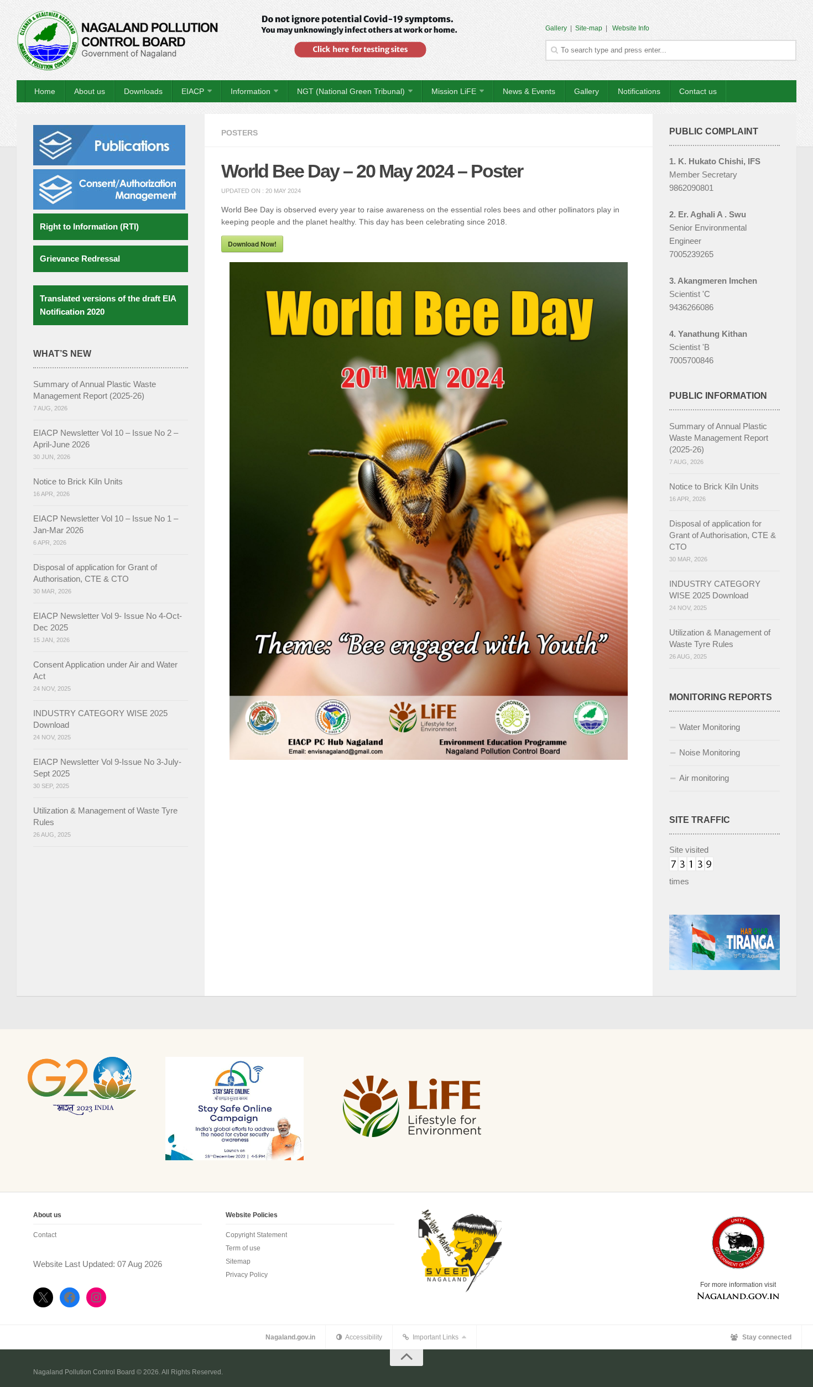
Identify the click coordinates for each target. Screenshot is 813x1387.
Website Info (630, 28)
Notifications (639, 91)
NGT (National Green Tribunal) (351, 91)
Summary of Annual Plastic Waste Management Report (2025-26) (718, 437)
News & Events (529, 91)
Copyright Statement (256, 1235)
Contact (44, 1235)
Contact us (698, 91)
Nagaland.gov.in (290, 1337)
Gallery (556, 28)
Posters (239, 132)
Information (250, 91)
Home (44, 91)
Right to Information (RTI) (89, 226)
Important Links (433, 1337)
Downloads (143, 91)
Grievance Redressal (80, 258)
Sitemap (238, 1261)
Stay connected (764, 1337)
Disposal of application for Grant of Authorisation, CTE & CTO (722, 535)
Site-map (588, 28)
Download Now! (252, 244)
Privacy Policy (247, 1275)
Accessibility (362, 1337)
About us (89, 91)
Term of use (243, 1248)
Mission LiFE (453, 91)
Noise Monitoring (709, 752)
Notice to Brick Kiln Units (78, 481)
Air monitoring (704, 778)
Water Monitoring (709, 727)
